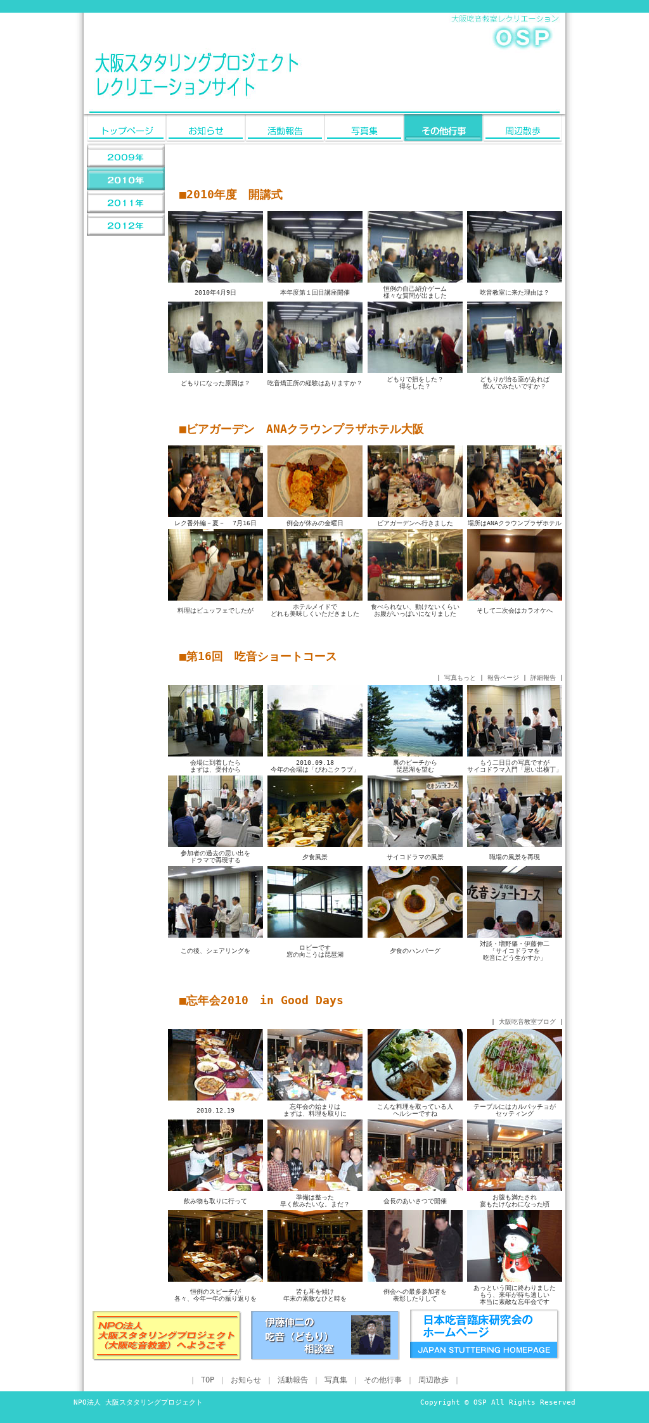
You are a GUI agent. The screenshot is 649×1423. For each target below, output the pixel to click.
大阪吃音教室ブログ (527, 1021)
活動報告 (293, 1379)
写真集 (335, 1379)
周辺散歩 (433, 1379)
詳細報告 (543, 677)
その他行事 (383, 1379)
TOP (207, 1379)
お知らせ (246, 1379)
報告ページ (503, 677)
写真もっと (460, 677)
